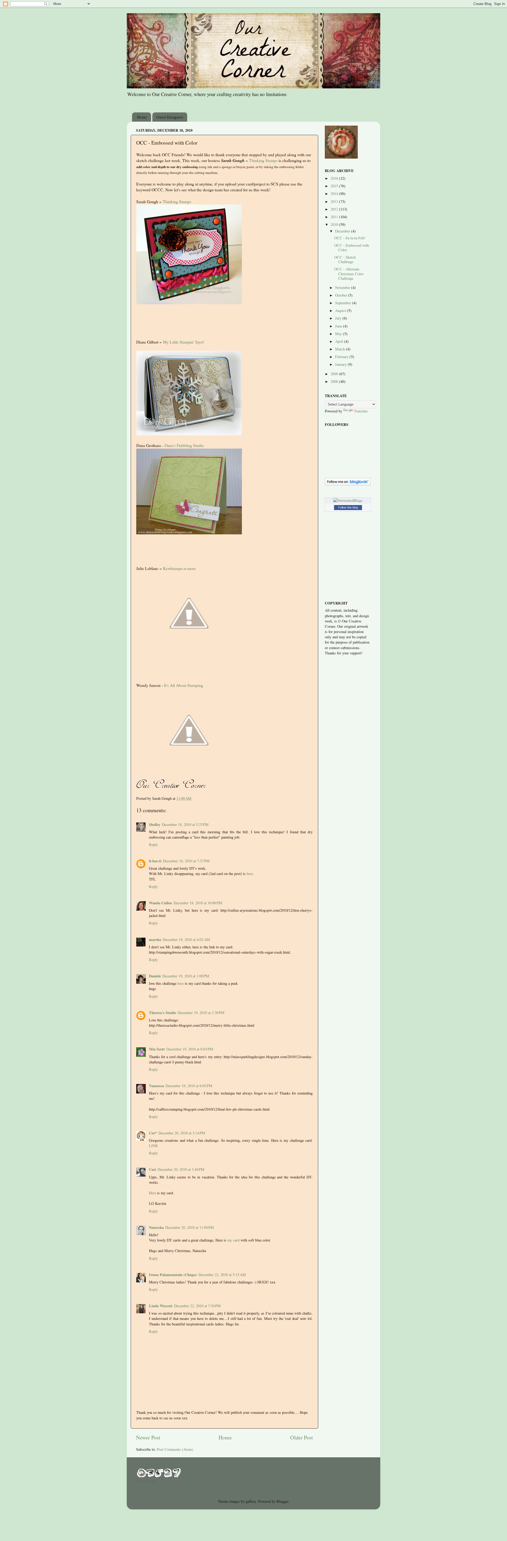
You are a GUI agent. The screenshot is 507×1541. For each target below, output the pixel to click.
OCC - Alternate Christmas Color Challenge (349, 274)
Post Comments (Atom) (175, 1449)
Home (142, 117)
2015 (335, 185)
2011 (335, 216)
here (180, 983)
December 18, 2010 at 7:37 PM (186, 860)
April (339, 341)
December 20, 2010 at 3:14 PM (181, 1132)
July (338, 318)
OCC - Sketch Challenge (345, 259)
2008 (335, 381)
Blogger (282, 1501)
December (343, 231)
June (339, 326)
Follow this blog (348, 507)
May (339, 333)
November (343, 287)
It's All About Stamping (183, 685)
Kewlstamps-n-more (179, 568)
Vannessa (156, 1085)
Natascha (156, 1227)
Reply (153, 844)
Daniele (155, 976)
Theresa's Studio (162, 1012)
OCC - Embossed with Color (351, 247)
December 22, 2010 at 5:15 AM (222, 1274)
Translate (361, 410)
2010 (335, 224)
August (341, 310)
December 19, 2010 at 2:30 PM (201, 1012)
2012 (335, 209)
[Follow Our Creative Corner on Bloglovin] (347, 484)
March (340, 348)
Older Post (301, 1437)
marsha (155, 939)
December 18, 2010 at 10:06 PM (197, 902)
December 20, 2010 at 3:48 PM (181, 1169)
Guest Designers (169, 117)
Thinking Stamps (263, 160)
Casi (152, 1169)
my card (233, 1240)
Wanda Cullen (160, 903)
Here (152, 1192)
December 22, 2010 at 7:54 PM (197, 1305)
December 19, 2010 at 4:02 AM (186, 939)
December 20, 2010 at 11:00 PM (189, 1227)
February (342, 356)
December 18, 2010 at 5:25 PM (185, 824)
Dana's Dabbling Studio (184, 445)
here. (250, 873)
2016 (335, 178)
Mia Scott (157, 1049)
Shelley (154, 824)
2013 (335, 201)
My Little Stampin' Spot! (183, 342)
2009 (335, 373)
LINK (153, 1145)
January (341, 364)
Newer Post (148, 1437)
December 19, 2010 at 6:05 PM (189, 1085)
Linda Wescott (160, 1306)
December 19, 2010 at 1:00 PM (185, 975)
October (341, 295)
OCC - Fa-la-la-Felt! (349, 237)
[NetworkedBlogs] (348, 500)
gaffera (251, 1501)
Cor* (153, 1133)
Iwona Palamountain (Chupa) (173, 1274)
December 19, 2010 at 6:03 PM (189, 1049)
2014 (335, 193)
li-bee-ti (155, 861)
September (343, 302)
